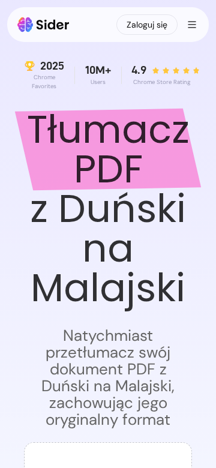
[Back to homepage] (43, 24)
